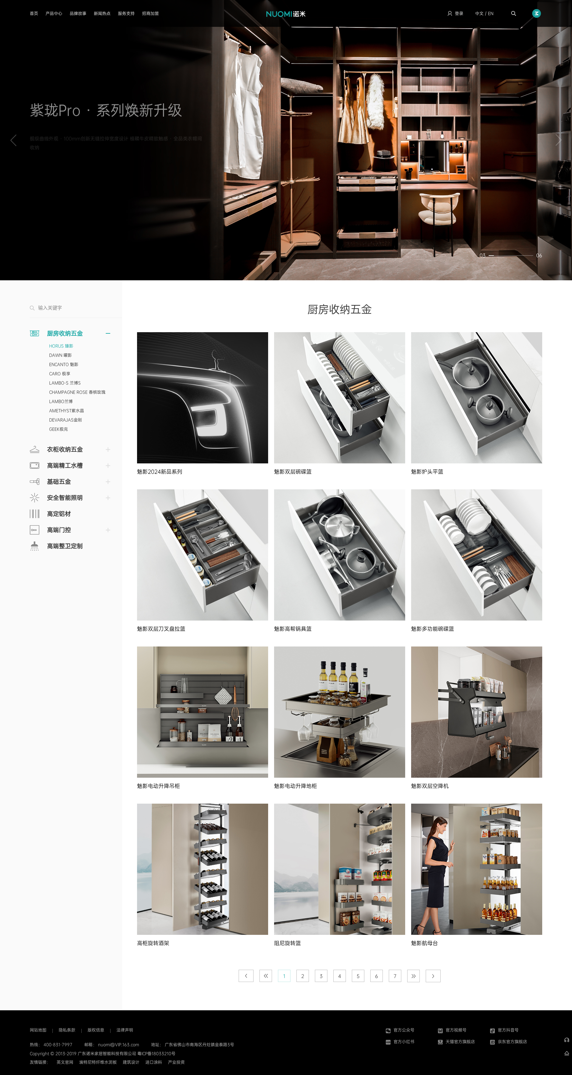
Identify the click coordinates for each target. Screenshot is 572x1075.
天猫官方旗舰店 (460, 1041)
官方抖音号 (508, 1030)
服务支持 (126, 13)
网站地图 (38, 1030)
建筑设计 (131, 1062)
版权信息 (96, 1030)
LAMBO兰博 (61, 401)
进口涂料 (153, 1062)
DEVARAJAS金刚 (65, 420)
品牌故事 (78, 13)
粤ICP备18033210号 (156, 1053)
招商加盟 (150, 13)
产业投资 (176, 1062)
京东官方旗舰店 (512, 1041)
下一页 (433, 978)
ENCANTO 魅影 (63, 364)
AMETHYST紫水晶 (66, 410)
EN (490, 13)
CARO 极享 (59, 373)
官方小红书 (404, 1041)
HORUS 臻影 (61, 346)
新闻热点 (102, 13)
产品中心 (54, 13)
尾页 (413, 978)
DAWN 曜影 (60, 355)
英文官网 (65, 1062)
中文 (479, 13)
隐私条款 (67, 1030)
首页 (34, 13)
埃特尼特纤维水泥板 (98, 1062)
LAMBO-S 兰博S (65, 383)
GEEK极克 (58, 429)
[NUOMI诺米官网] (286, 13)
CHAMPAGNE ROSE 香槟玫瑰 (77, 392)
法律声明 (124, 1030)
